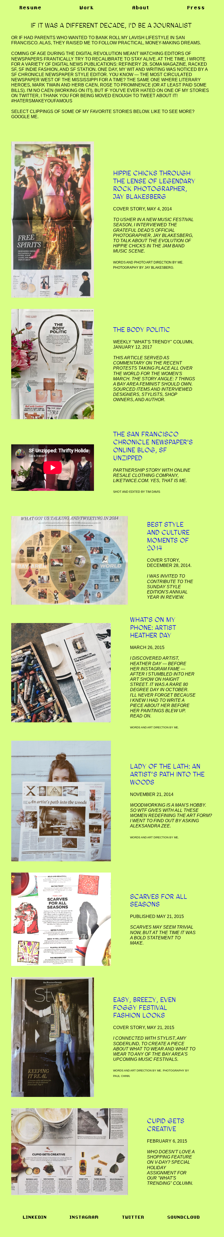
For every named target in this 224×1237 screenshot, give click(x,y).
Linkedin (35, 1217)
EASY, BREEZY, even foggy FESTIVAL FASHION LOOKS (144, 1007)
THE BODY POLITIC (141, 330)
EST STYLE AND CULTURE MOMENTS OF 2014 (168, 536)
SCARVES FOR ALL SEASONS (158, 900)
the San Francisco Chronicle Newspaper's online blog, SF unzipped (153, 446)
